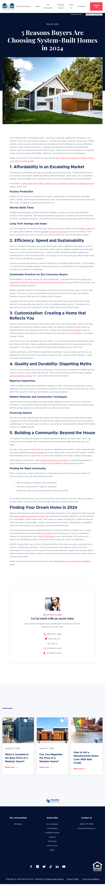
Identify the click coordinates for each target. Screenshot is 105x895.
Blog (52, 850)
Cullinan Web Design (54, 879)
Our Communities (48, 6)
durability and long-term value (54, 232)
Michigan (18, 824)
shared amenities (36, 453)
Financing (52, 841)
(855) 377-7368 (86, 824)
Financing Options (61, 6)
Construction (81, 6)
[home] (8, 6)
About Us (71, 6)
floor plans (75, 330)
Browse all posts (91, 709)
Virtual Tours (52, 846)
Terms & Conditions (90, 879)
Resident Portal (76, 14)
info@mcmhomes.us (86, 828)
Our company (52, 824)
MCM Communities (47, 536)
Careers (52, 837)
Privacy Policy (73, 879)
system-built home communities (54, 460)
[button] (24, 6)
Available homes (52, 833)
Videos (37, 6)
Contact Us (96, 6)
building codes (85, 229)
